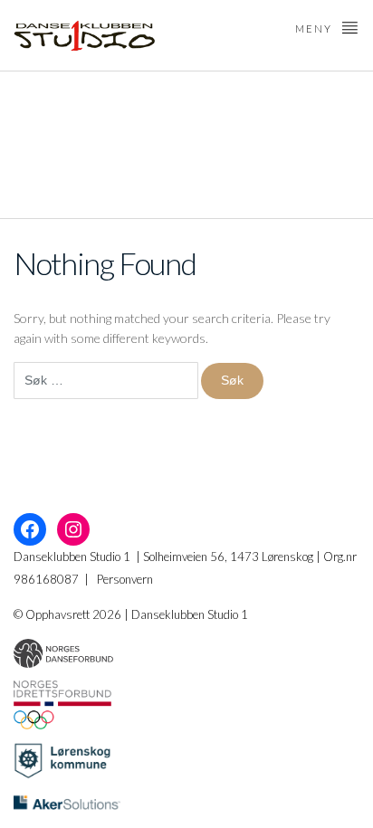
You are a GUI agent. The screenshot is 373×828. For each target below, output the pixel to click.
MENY (315, 28)
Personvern (125, 579)
